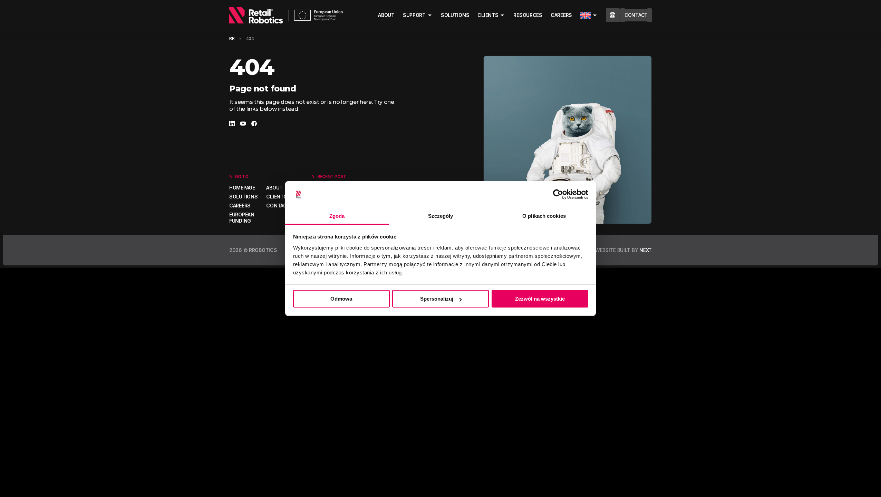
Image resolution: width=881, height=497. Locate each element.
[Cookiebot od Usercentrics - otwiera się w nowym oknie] (558, 194)
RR (232, 38)
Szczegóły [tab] (440, 216)
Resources (527, 15)
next (645, 250)
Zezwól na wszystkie (540, 299)
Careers (561, 15)
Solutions (455, 15)
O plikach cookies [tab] (544, 216)
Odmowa (341, 299)
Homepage (242, 188)
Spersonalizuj (436, 299)
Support (414, 15)
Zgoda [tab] (337, 216)
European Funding (241, 218)
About (386, 15)
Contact (278, 205)
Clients (487, 15)
